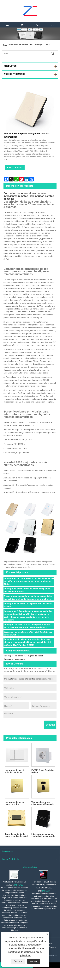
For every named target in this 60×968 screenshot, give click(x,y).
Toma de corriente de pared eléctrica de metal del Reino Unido (16, 835)
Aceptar (33, 961)
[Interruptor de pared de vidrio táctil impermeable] (43, 818)
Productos (13, 45)
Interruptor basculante (14, 659)
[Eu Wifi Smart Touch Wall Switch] (43, 754)
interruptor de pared (42, 45)
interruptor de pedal (33, 656)
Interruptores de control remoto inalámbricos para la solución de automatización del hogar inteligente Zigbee (29, 581)
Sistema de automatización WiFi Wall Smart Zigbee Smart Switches (28, 633)
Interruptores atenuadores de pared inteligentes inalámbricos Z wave (27, 590)
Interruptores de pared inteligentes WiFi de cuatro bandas (28, 605)
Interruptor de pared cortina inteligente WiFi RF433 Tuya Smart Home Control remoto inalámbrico (28, 625)
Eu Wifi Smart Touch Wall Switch (43, 771)
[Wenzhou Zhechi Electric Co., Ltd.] (30, 5)
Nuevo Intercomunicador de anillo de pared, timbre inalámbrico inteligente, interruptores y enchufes (28, 597)
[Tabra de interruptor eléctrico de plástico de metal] (43, 786)
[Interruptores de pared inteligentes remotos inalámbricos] (30, 107)
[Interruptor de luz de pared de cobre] (16, 786)
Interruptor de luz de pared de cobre (14, 803)
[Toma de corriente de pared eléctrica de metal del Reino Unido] (16, 818)
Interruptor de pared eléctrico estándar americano (14, 771)
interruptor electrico (26, 45)
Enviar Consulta (14, 167)
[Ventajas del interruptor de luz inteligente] (14, 875)
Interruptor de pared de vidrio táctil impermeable (43, 835)
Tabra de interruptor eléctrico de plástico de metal (42, 803)
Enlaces (52, 947)
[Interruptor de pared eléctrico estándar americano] (16, 754)
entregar (50, 724)
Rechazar (18, 961)
